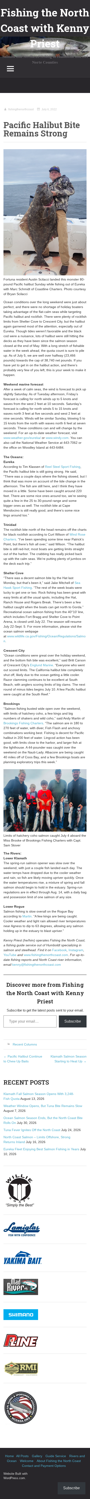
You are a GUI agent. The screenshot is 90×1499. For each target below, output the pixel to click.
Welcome (26, 1461)
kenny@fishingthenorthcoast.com (36, 964)
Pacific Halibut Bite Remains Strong (41, 129)
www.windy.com (57, 438)
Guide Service (55, 1456)
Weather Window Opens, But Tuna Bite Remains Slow (42, 1106)
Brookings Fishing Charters (23, 723)
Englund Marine (41, 665)
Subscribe (72, 1021)
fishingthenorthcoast (21, 109)
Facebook (59, 950)
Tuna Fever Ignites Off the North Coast (31, 1130)
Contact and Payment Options (44, 1466)
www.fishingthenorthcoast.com (46, 955)
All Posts (22, 1456)
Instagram (76, 950)
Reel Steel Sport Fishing (62, 467)
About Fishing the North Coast (59, 1461)
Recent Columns (25, 1044)
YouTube (9, 955)
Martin (27, 916)
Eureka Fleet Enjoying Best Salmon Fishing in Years (41, 1149)
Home (9, 1456)
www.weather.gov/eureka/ (22, 438)
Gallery (37, 1456)
